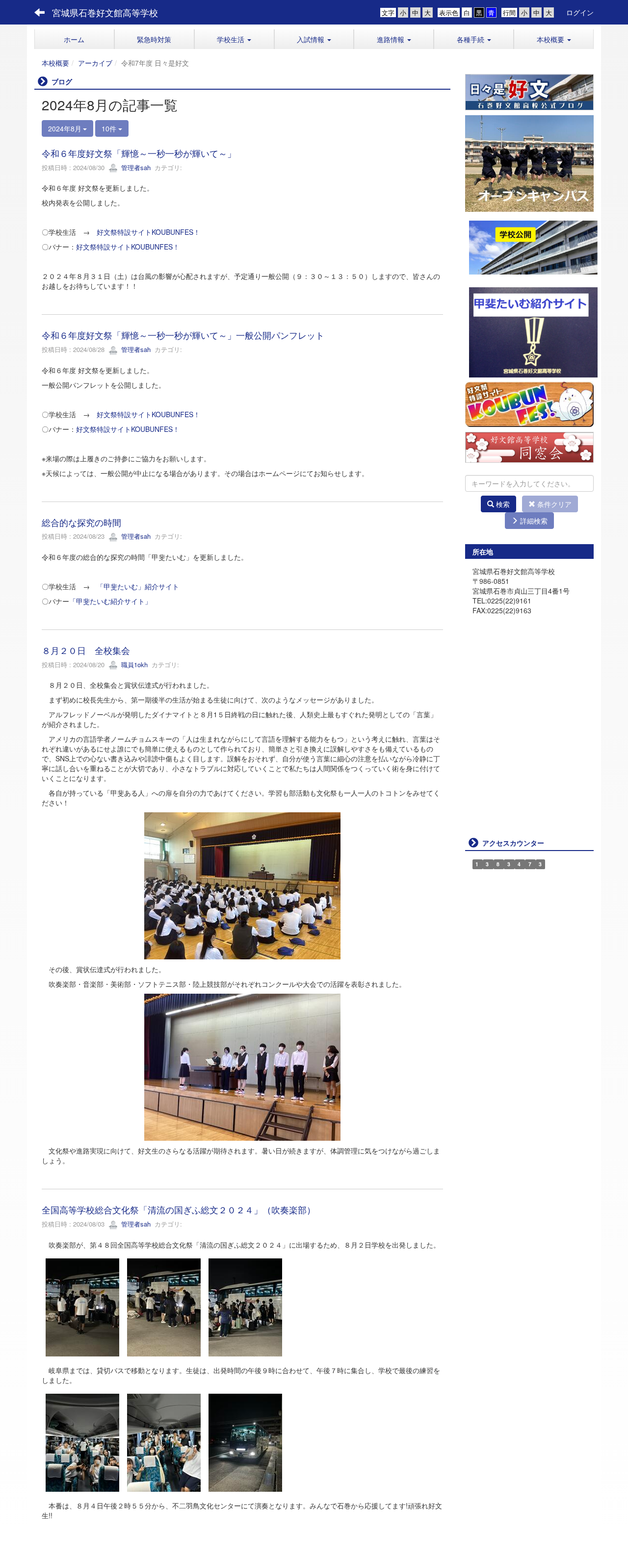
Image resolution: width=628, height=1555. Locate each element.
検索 (502, 504)
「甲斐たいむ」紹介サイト (138, 586)
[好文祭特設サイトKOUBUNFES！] (529, 403)
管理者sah (135, 167)
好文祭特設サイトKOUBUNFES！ (148, 232)
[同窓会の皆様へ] (529, 446)
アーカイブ (95, 63)
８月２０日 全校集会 (86, 650)
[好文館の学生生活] (529, 91)
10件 (110, 128)
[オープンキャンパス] (529, 162)
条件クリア (553, 504)
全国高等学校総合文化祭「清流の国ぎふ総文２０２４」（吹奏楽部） (178, 1209)
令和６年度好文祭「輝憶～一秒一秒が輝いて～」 (139, 153)
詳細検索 (533, 521)
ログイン (580, 12)
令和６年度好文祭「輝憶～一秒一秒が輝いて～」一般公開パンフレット (183, 334)
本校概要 (55, 63)
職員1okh (133, 664)
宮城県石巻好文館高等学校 (105, 12)
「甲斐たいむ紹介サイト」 (110, 601)
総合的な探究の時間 (81, 522)
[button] (234, 39)
